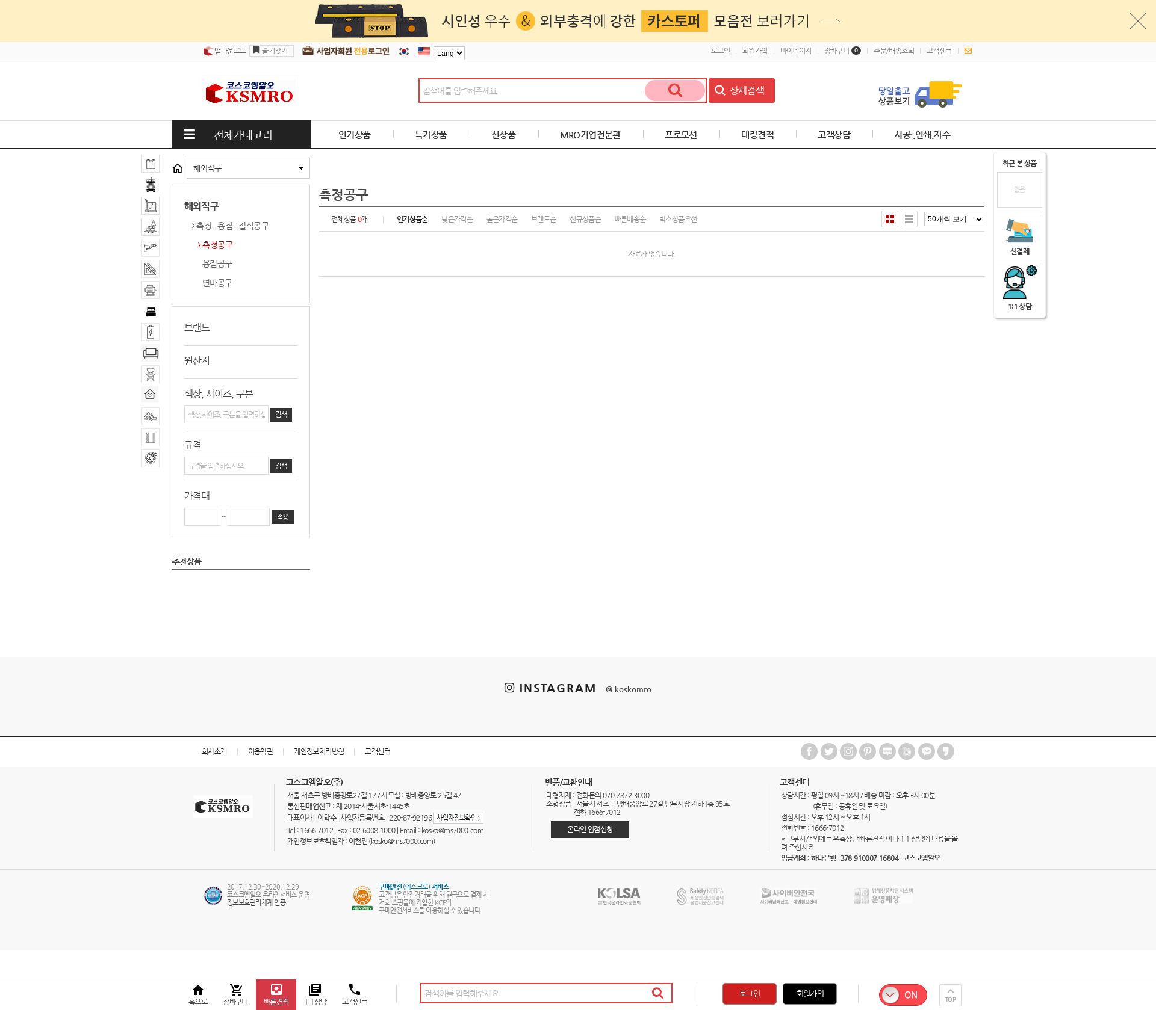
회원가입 (755, 50)
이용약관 (260, 751)
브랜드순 (543, 219)
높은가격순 (502, 219)
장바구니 (841, 50)
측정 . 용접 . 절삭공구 (232, 225)
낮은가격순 (457, 219)
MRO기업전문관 (590, 134)
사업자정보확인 (458, 818)
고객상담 (834, 134)
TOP (950, 999)
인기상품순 (412, 219)
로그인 (720, 50)
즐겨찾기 (274, 50)
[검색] (675, 90)
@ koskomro (628, 689)
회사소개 (214, 751)
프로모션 (681, 134)
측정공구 (217, 245)
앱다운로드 (229, 50)
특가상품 (431, 134)
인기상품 (354, 134)
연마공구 (217, 283)
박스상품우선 (678, 219)
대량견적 (757, 134)
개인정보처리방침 (319, 751)
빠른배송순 (630, 219)
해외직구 (207, 168)
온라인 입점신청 (589, 829)
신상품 (503, 134)
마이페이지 (796, 50)
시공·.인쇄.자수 (922, 134)
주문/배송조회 (894, 50)
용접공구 (217, 263)
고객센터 (939, 50)
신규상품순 (585, 219)
